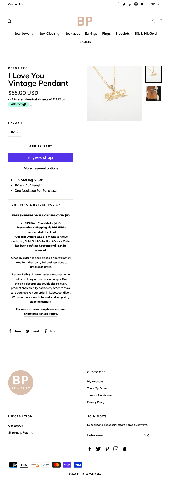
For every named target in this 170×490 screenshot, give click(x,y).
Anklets (85, 42)
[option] (114, 93)
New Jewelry (23, 34)
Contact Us (15, 4)
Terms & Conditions (99, 395)
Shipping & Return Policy (40, 313)
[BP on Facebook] (89, 448)
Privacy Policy (96, 402)
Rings (106, 34)
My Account (95, 381)
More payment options (41, 168)
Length (15, 123)
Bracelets (122, 34)
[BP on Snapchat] (124, 448)
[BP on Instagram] (115, 448)
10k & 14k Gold (146, 34)
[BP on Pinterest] (107, 448)
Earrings (91, 34)
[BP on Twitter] (98, 448)
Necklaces (72, 34)
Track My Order (97, 388)
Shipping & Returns (20, 432)
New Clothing (49, 34)
